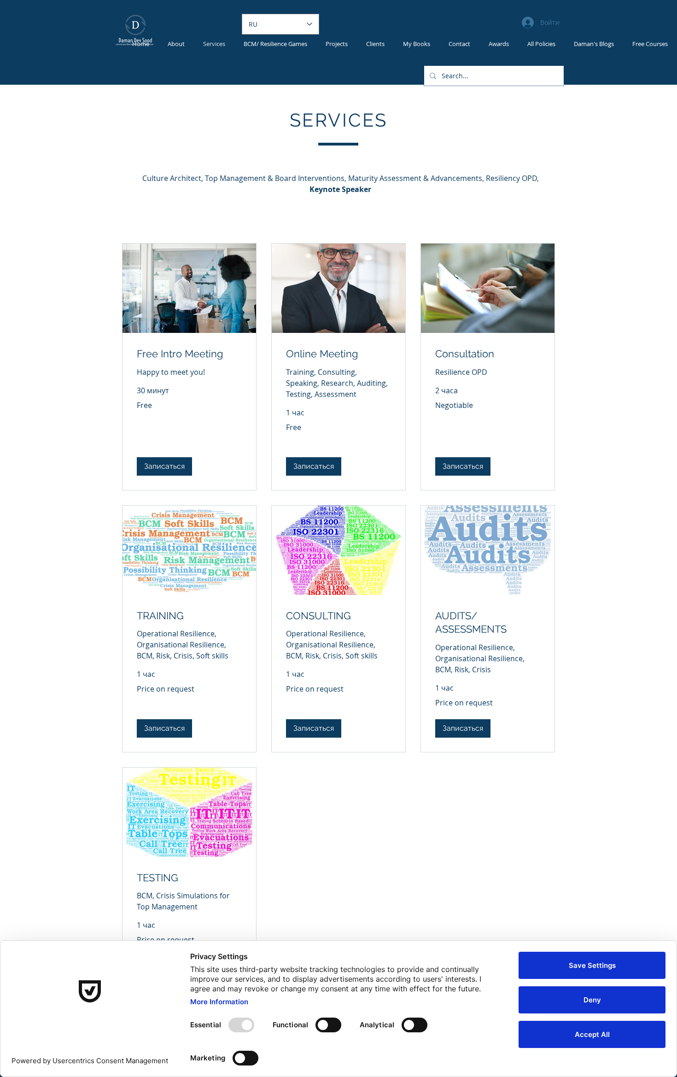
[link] (189, 354)
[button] (164, 466)
